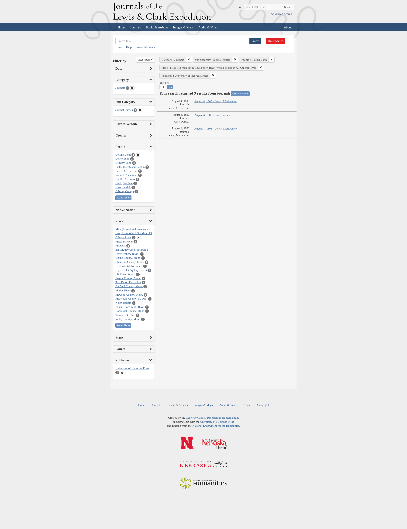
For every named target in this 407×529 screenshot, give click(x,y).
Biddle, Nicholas (125, 179)
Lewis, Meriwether (126, 171)
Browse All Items (145, 47)
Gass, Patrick (123, 187)
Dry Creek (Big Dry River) (131, 270)
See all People (123, 197)
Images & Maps (183, 27)
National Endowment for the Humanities (215, 425)
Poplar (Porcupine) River (129, 306)
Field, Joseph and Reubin (130, 166)
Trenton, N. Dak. (125, 315)
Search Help (124, 47)
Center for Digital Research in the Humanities (212, 417)
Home (121, 27)
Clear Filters (144, 59)
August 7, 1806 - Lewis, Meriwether (215, 128)
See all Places (123, 325)
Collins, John (123, 154)
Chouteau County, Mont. (129, 261)
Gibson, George (124, 191)
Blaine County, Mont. (128, 257)
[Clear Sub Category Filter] (140, 110)
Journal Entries (124, 109)
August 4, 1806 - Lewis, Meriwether (215, 101)
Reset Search (275, 40)
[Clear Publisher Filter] (122, 372)
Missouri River (124, 241)
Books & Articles (157, 27)
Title (162, 87)
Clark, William (124, 183)
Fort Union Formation (128, 282)
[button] (189, 60)
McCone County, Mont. (129, 294)
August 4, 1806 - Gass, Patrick (212, 115)
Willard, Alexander (126, 175)
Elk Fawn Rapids (125, 274)
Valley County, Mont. (127, 319)
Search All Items (240, 93)
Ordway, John (123, 162)
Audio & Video (208, 27)
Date (170, 87)
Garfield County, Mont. (129, 286)
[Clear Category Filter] (132, 88)
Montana (120, 245)
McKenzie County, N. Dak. (131, 298)
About (288, 27)
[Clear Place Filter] (138, 237)
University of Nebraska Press (132, 368)
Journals (135, 27)
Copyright (263, 404)
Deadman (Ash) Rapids (128, 266)
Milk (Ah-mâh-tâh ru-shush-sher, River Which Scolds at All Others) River (133, 233)
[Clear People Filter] (138, 155)
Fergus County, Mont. (128, 278)
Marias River (123, 290)
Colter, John (122, 158)
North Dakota (123, 302)
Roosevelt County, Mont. (130, 310)
